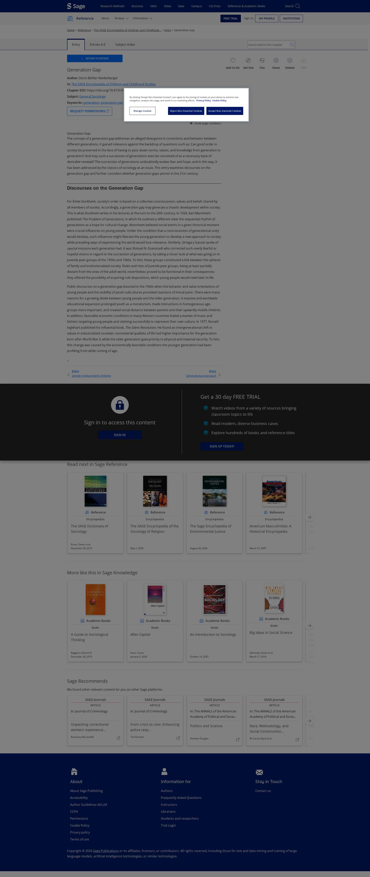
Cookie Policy (219, 100)
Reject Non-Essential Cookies (186, 110)
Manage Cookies (142, 110)
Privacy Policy (203, 100)
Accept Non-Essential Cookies (225, 110)
